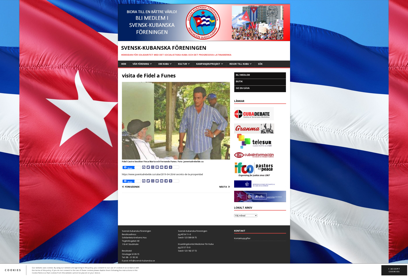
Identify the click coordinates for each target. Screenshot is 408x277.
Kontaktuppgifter (242, 238)
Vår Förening (141, 63)
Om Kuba (163, 63)
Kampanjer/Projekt (208, 63)
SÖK (260, 63)
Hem (123, 63)
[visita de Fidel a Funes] (176, 157)
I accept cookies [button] (394, 270)
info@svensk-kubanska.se (142, 260)
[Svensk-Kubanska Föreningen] (204, 39)
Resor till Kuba (239, 63)
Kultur (182, 63)
